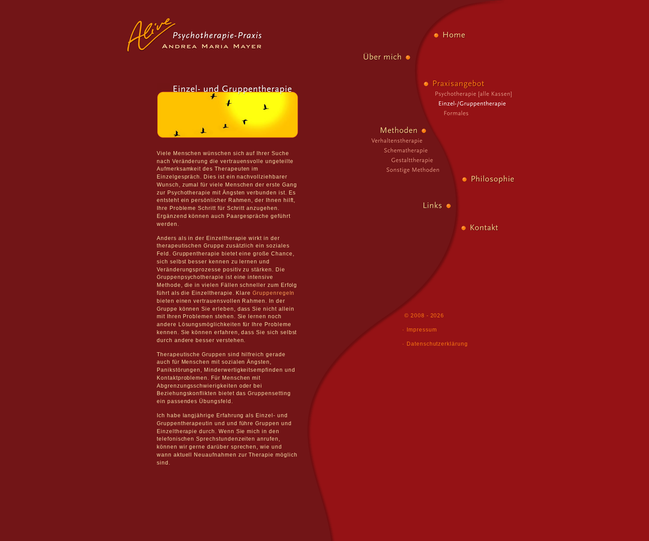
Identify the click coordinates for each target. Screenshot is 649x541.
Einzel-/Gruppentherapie (477, 102)
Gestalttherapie (408, 159)
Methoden (399, 130)
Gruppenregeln (273, 293)
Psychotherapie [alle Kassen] (481, 93)
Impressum (422, 330)
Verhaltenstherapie (392, 140)
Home (453, 34)
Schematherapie (402, 149)
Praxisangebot (459, 83)
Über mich (382, 57)
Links (432, 205)
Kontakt (484, 227)
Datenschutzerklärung (437, 344)
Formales (458, 112)
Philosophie (492, 179)
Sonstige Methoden (408, 169)
